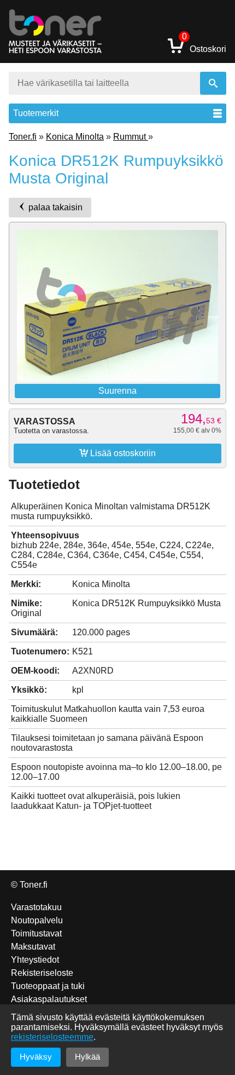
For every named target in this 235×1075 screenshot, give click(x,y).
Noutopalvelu (37, 920)
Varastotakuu (36, 907)
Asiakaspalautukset (49, 999)
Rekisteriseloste (42, 973)
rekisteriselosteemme (52, 1037)
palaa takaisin (54, 207)
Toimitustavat (36, 933)
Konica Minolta (75, 136)
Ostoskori (204, 45)
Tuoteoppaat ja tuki (48, 986)
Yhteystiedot (35, 959)
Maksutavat (33, 946)
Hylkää (87, 1056)
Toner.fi (23, 136)
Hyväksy (36, 1056)
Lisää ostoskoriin (117, 453)
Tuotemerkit (35, 113)
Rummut (130, 136)
